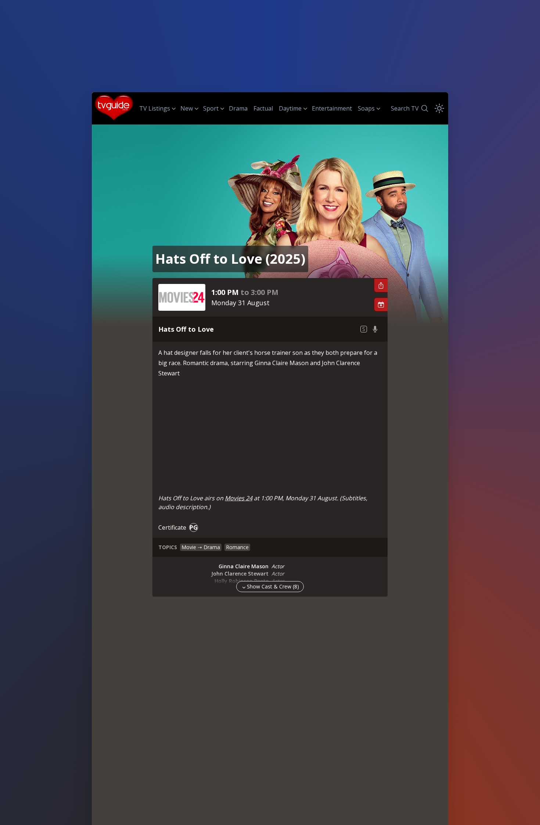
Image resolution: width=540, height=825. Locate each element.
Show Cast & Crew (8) (273, 586)
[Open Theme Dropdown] (439, 108)
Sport (211, 108)
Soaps (366, 108)
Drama (238, 108)
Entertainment (332, 108)
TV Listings (154, 108)
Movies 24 (238, 498)
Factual (263, 108)
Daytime (290, 108)
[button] (381, 285)
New (186, 108)
